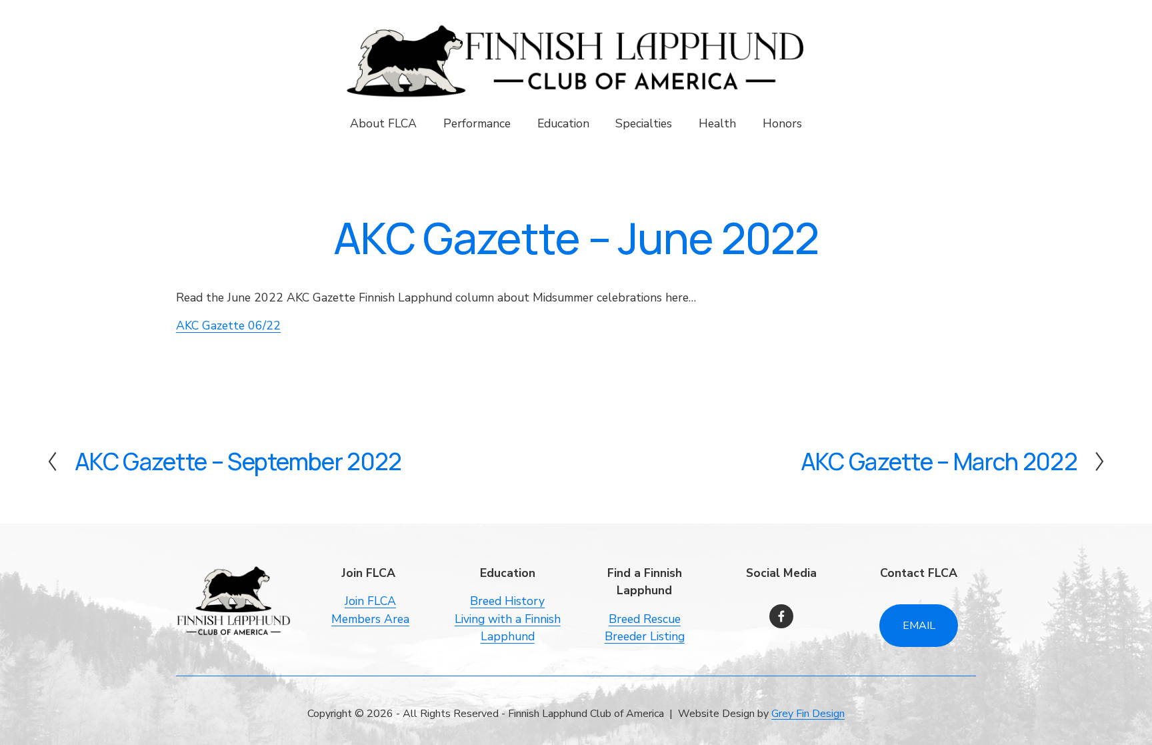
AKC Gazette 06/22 (228, 325)
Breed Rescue (645, 619)
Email (919, 625)
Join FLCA (370, 601)
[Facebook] (781, 616)
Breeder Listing (645, 636)
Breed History (507, 601)
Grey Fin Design (808, 713)
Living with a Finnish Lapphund (508, 627)
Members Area (370, 619)
